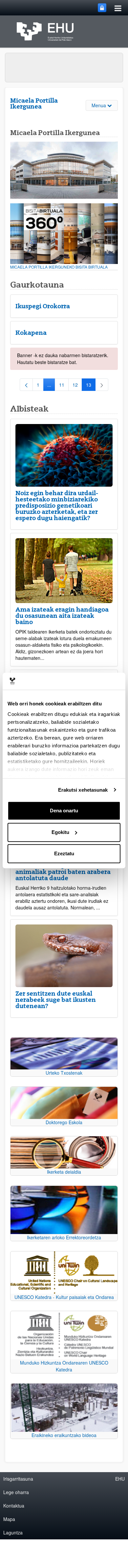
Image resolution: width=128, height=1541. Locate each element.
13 (91, 386)
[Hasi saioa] (102, 8)
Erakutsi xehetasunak (83, 790)
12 (77, 386)
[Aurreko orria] (26, 384)
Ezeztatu (64, 853)
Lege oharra (16, 1492)
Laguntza (13, 1532)
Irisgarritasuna (18, 1478)
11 (64, 386)
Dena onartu (64, 810)
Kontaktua (13, 1505)
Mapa (9, 1519)
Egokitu (60, 832)
